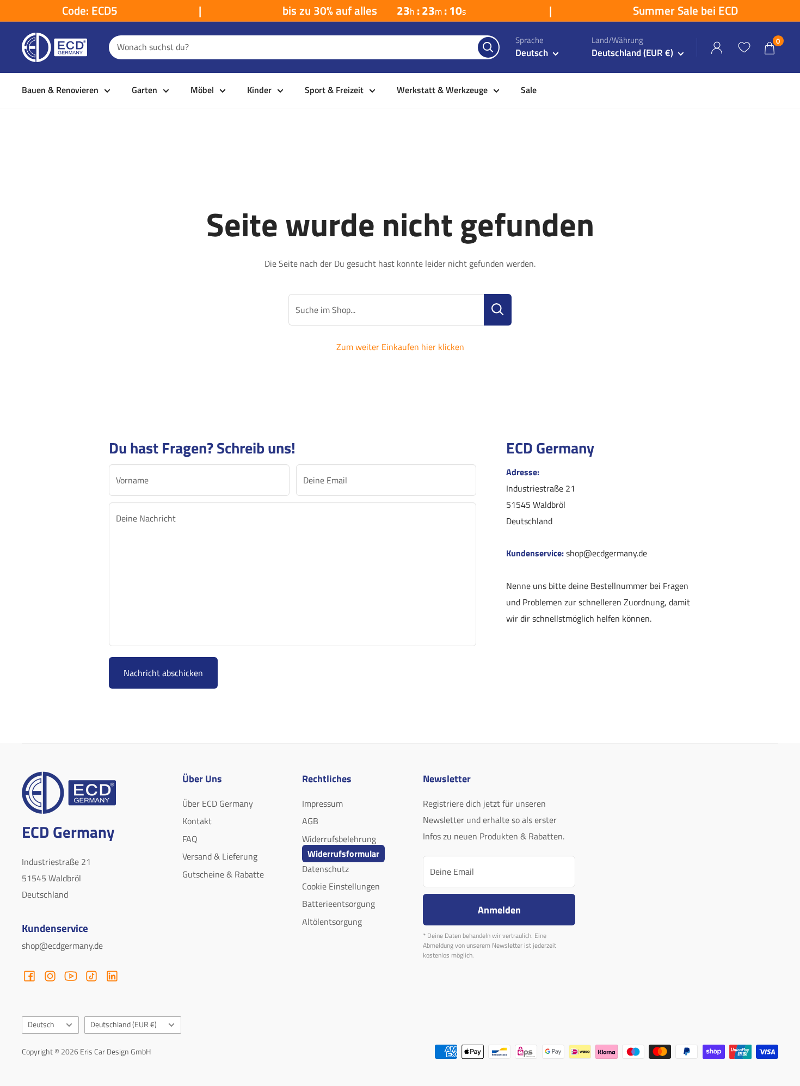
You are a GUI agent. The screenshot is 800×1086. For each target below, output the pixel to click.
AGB (310, 820)
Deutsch (41, 1024)
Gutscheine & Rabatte (223, 874)
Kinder (259, 89)
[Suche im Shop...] (498, 310)
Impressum (322, 803)
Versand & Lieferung (219, 856)
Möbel (202, 89)
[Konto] (717, 48)
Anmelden (499, 909)
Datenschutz (325, 868)
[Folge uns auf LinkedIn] (112, 976)
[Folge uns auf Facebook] (29, 976)
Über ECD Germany (217, 803)
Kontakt (197, 820)
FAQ (190, 838)
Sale (529, 89)
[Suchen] (488, 47)
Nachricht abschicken (163, 672)
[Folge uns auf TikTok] (91, 976)
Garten (144, 89)
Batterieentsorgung (338, 903)
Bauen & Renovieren (60, 89)
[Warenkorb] (769, 48)
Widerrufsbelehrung (339, 838)
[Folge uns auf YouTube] (70, 976)
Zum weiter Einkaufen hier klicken (400, 346)
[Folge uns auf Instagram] (50, 976)
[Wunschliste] (744, 47)
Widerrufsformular (343, 853)
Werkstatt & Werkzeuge (442, 89)
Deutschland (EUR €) (123, 1024)
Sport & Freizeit (334, 89)
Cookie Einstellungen (341, 886)
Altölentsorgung (332, 921)
